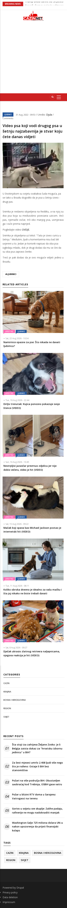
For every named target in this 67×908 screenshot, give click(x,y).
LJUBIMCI (8, 114)
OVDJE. (26, 229)
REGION (7, 708)
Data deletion (10, 897)
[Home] (33, 15)
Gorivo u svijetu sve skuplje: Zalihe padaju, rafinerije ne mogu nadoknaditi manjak (37, 810)
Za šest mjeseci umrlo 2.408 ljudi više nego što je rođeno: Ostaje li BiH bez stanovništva (37, 766)
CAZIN (6, 683)
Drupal (20, 887)
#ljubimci (10, 274)
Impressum (9, 902)
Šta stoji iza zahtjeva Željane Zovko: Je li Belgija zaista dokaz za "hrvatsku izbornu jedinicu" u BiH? (37, 748)
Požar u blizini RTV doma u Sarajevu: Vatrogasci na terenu (34, 796)
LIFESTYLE (9, 331)
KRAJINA (7, 691)
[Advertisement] (33, 58)
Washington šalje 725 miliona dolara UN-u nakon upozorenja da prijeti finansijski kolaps (37, 826)
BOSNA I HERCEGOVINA (14, 699)
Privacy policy (10, 892)
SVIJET (6, 716)
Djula (49, 114)
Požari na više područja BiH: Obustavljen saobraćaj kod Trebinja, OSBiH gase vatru (37, 782)
